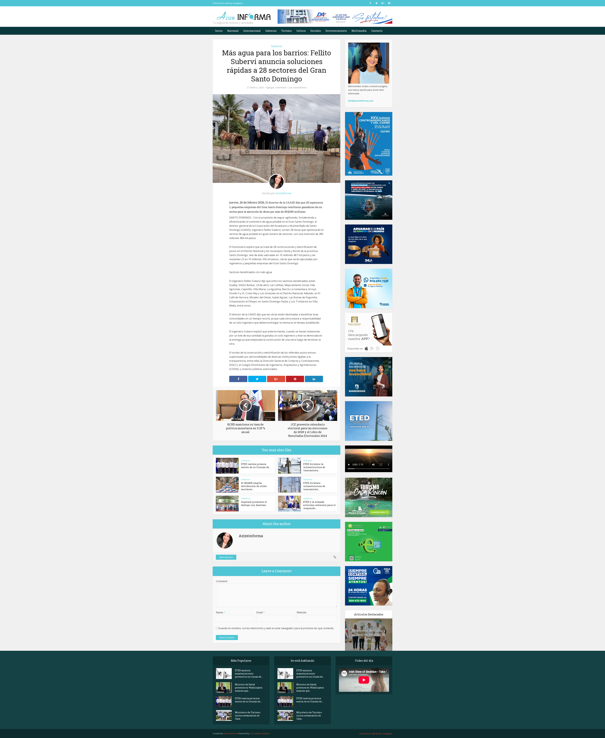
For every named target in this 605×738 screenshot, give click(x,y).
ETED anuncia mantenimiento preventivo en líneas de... (249, 673)
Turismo (286, 30)
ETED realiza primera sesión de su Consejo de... (255, 465)
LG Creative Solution (259, 733)
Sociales (315, 30)
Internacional (252, 30)
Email (260, 612)
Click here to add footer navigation (375, 733)
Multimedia (358, 30)
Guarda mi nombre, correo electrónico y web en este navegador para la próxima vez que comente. (276, 628)
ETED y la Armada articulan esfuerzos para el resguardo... (319, 505)
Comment (221, 581)
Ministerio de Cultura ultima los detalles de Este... (368, 634)
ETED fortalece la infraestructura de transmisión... (314, 467)
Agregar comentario (276, 87)
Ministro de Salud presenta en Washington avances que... (248, 687)
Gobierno (271, 30)
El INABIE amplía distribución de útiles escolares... (254, 486)
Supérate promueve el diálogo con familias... (254, 503)
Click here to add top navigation (228, 3)
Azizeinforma (299, 87)
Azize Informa (230, 733)
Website (301, 612)
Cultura (301, 30)
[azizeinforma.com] (244, 14)
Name (220, 612)
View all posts (226, 557)
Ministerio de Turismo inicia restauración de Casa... (247, 715)
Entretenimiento (336, 30)
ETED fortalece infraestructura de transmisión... (314, 486)
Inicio (218, 30)
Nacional (233, 30)
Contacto (376, 30)
